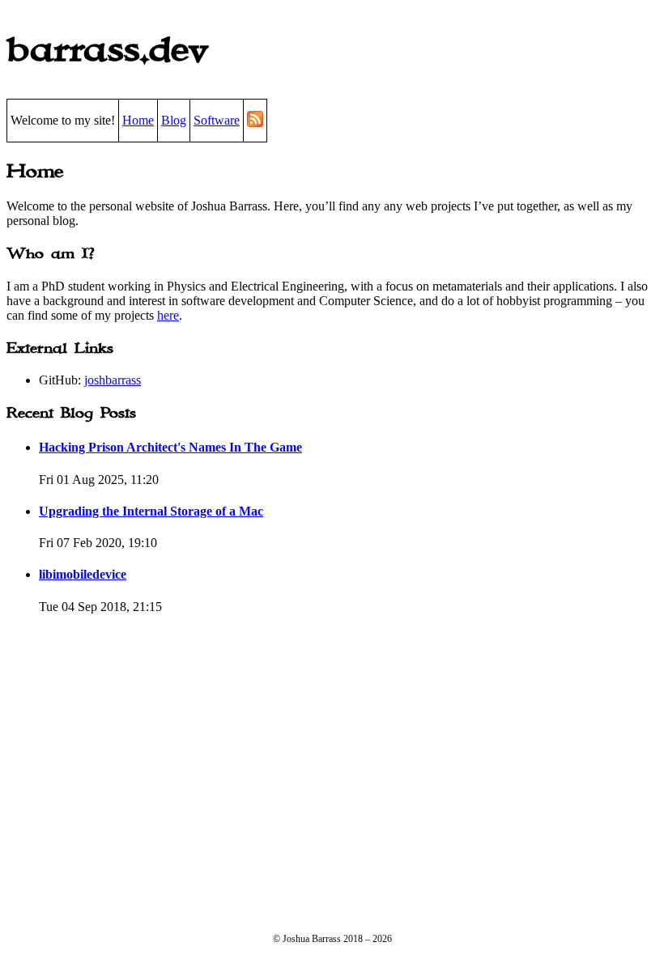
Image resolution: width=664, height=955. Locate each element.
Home (138, 120)
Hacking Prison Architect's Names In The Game (170, 447)
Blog (173, 120)
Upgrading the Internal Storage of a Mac (151, 511)
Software (217, 120)
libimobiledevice (82, 574)
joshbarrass (112, 380)
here (168, 315)
